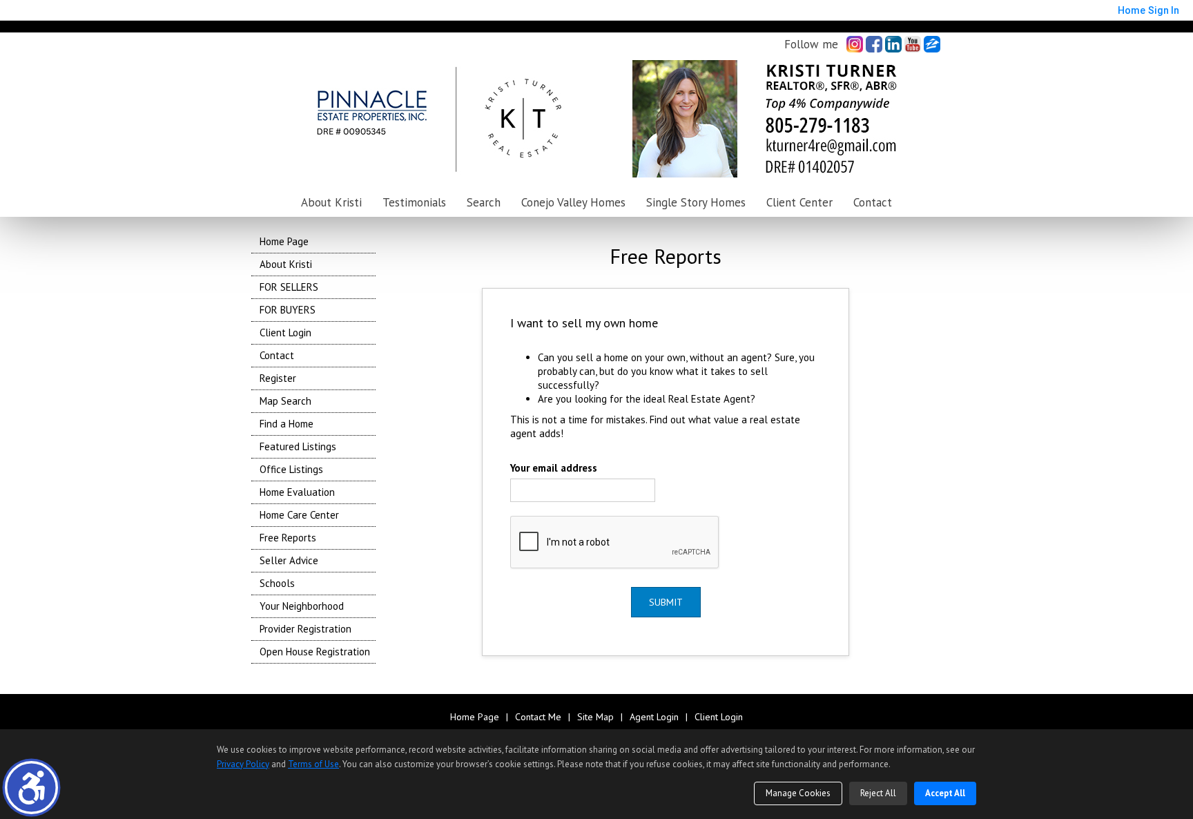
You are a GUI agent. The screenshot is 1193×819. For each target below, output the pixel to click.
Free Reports (288, 537)
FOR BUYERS (288, 309)
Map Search (285, 400)
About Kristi (286, 264)
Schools (277, 583)
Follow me (811, 44)
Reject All (878, 793)
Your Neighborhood (302, 606)
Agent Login (654, 717)
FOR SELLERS (289, 286)
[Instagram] (854, 44)
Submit (666, 602)
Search (484, 202)
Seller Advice (289, 560)
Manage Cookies (798, 793)
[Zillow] (932, 44)
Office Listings (291, 469)
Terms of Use (313, 764)
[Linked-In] (893, 44)
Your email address (553, 467)
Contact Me (538, 717)
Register (278, 378)
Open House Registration (315, 651)
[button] (31, 787)
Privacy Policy (243, 764)
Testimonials (414, 202)
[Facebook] (874, 44)
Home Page (284, 241)
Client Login (285, 332)
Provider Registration (305, 628)
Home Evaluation (297, 492)
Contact (872, 202)
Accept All (945, 793)
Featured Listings (298, 446)
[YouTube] (912, 44)
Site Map (595, 717)
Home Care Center (299, 514)
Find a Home (286, 423)
